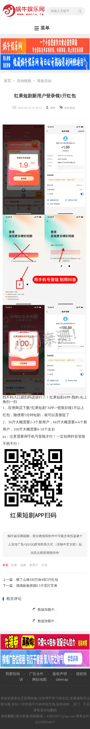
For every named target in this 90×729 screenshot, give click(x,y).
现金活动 (44, 81)
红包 (44, 565)
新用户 (34, 565)
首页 (7, 81)
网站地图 (39, 679)
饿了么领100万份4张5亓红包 (37, 580)
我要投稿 (13, 674)
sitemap (62, 679)
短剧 (23, 565)
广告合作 (36, 674)
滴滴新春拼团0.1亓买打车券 (36, 586)
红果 (14, 565)
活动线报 (24, 81)
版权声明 (60, 674)
